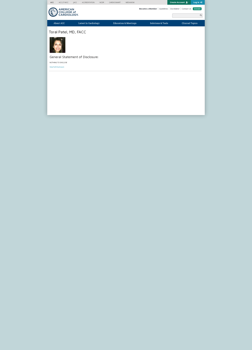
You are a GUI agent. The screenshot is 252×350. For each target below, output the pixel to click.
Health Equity (55, 134)
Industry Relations (57, 144)
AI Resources (132, 147)
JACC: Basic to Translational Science (141, 169)
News (91, 127)
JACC (129, 162)
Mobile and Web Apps (136, 149)
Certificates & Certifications (99, 154)
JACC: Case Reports (135, 180)
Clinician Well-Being (135, 127)
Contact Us (172, 156)
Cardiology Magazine (97, 129)
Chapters (53, 164)
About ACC (55, 123)
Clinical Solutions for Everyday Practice (142, 137)
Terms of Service (90, 203)
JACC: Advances (133, 164)
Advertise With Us (68, 200)
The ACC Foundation (58, 129)
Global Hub (54, 167)
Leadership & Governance (60, 127)
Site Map (113, 203)
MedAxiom (172, 151)
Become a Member (57, 154)
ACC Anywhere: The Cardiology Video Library (105, 147)
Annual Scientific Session (98, 167)
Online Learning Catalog (98, 142)
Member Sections (56, 162)
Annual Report (183, 200)
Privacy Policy (55, 203)
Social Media (120, 200)
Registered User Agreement (72, 203)
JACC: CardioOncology (136, 172)
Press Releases (108, 200)
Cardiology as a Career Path (138, 129)
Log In (196, 2)
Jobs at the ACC (56, 139)
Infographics (132, 139)
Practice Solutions (134, 134)
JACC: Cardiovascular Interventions (140, 177)
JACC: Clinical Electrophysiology (139, 182)
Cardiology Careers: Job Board (139, 132)
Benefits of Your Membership (61, 159)
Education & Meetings (100, 138)
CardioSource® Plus (96, 152)
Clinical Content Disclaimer (145, 200)
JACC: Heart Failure (134, 185)
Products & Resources (97, 144)
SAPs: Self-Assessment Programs (101, 149)
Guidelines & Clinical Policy (99, 132)
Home (63, 117)
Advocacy (54, 132)
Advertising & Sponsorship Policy (89, 200)
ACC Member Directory (59, 169)
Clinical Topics (135, 153)
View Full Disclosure (57, 67)
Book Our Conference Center (61, 147)
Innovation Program (57, 137)
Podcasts (92, 134)
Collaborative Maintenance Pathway (102, 159)
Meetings (92, 164)
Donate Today (59, 175)
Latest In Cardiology (99, 123)
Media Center (55, 200)
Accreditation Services (179, 141)
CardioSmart (173, 146)
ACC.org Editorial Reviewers (166, 200)
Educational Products (135, 142)
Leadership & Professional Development (104, 157)
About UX (129, 200)
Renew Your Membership (59, 157)
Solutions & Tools (136, 123)
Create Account (177, 2)
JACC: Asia (131, 167)
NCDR (169, 135)
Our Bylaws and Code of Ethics (61, 142)
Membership (72, 117)
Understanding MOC (96, 162)
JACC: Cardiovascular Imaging (138, 174)
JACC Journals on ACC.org (141, 158)
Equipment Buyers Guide (137, 144)
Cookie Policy (103, 203)
